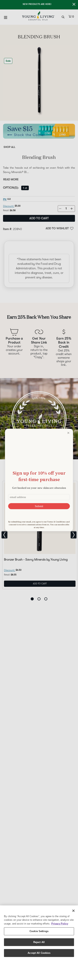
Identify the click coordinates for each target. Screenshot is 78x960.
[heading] (39, 476)
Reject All (39, 942)
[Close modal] (68, 433)
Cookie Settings (39, 931)
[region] (39, 932)
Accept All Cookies (39, 953)
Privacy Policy (59, 923)
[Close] (73, 911)
